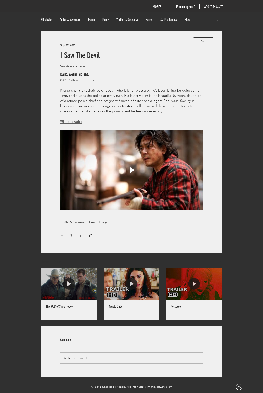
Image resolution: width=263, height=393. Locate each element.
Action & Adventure (70, 20)
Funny (105, 20)
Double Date (115, 306)
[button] (217, 19)
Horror (149, 20)
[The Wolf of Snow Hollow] (69, 284)
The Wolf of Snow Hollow (59, 306)
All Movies (46, 20)
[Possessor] (194, 284)
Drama (91, 20)
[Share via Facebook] (62, 235)
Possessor (176, 306)
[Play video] (131, 170)
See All (218, 261)
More (187, 20)
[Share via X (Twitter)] (71, 235)
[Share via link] (90, 235)
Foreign (103, 222)
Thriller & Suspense (127, 20)
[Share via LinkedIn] (81, 235)
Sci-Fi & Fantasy (168, 20)
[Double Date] (131, 284)
